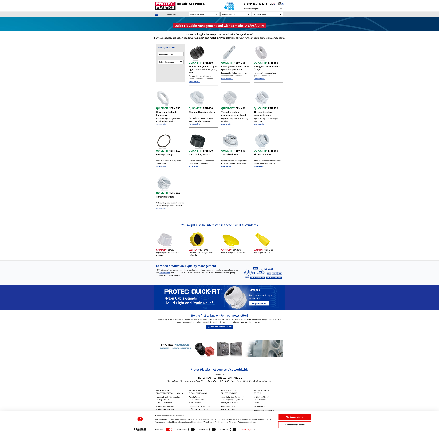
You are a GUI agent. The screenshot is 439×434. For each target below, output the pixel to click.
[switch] (191, 429)
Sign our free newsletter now (219, 326)
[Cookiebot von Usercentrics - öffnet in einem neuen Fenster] (140, 429)
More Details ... (194, 81)
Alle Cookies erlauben (294, 417)
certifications (164, 272)
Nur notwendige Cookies (295, 425)
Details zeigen (246, 429)
